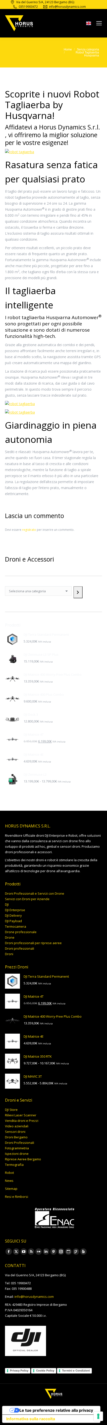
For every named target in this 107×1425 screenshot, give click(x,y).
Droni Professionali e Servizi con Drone (34, 893)
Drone (9, 937)
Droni (9, 954)
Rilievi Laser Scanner (20, 1115)
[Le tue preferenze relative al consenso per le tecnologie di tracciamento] (98, 1416)
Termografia (14, 1164)
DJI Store (11, 1109)
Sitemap (11, 1188)
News (9, 1180)
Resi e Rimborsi (16, 1196)
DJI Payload (13, 921)
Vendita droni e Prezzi (21, 1120)
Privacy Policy (19, 1370)
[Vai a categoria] (78, 592)
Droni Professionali (19, 1142)
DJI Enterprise (15, 910)
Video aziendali (16, 1126)
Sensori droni (15, 1131)
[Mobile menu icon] (99, 23)
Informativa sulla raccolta (30, 1418)
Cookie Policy (45, 1370)
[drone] (88, 24)
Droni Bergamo (16, 1137)
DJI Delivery (13, 915)
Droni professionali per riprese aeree (33, 943)
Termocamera (15, 926)
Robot (9, 1172)
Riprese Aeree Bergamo (23, 1159)
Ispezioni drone (17, 1153)
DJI (7, 904)
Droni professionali (19, 948)
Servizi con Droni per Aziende (27, 899)
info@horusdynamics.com (34, 1296)
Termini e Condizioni (76, 1370)
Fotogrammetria (17, 1148)
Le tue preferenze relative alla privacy (56, 1410)
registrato (29, 530)
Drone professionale (21, 932)
